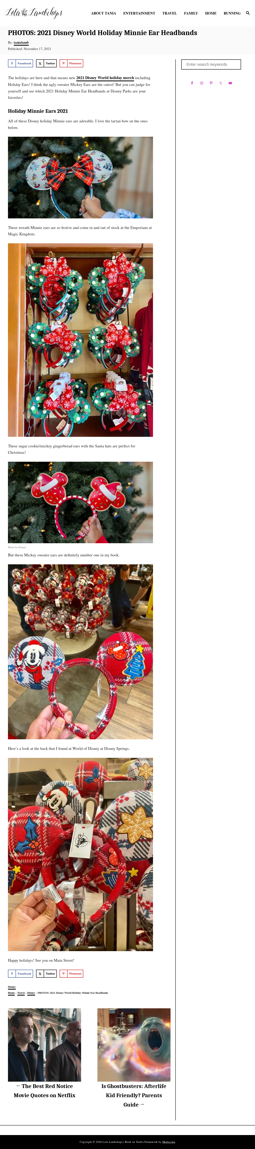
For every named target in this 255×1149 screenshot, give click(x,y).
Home (11, 993)
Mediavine (168, 1142)
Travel (21, 993)
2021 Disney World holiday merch (105, 78)
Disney (12, 987)
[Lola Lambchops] (34, 13)
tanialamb (21, 42)
